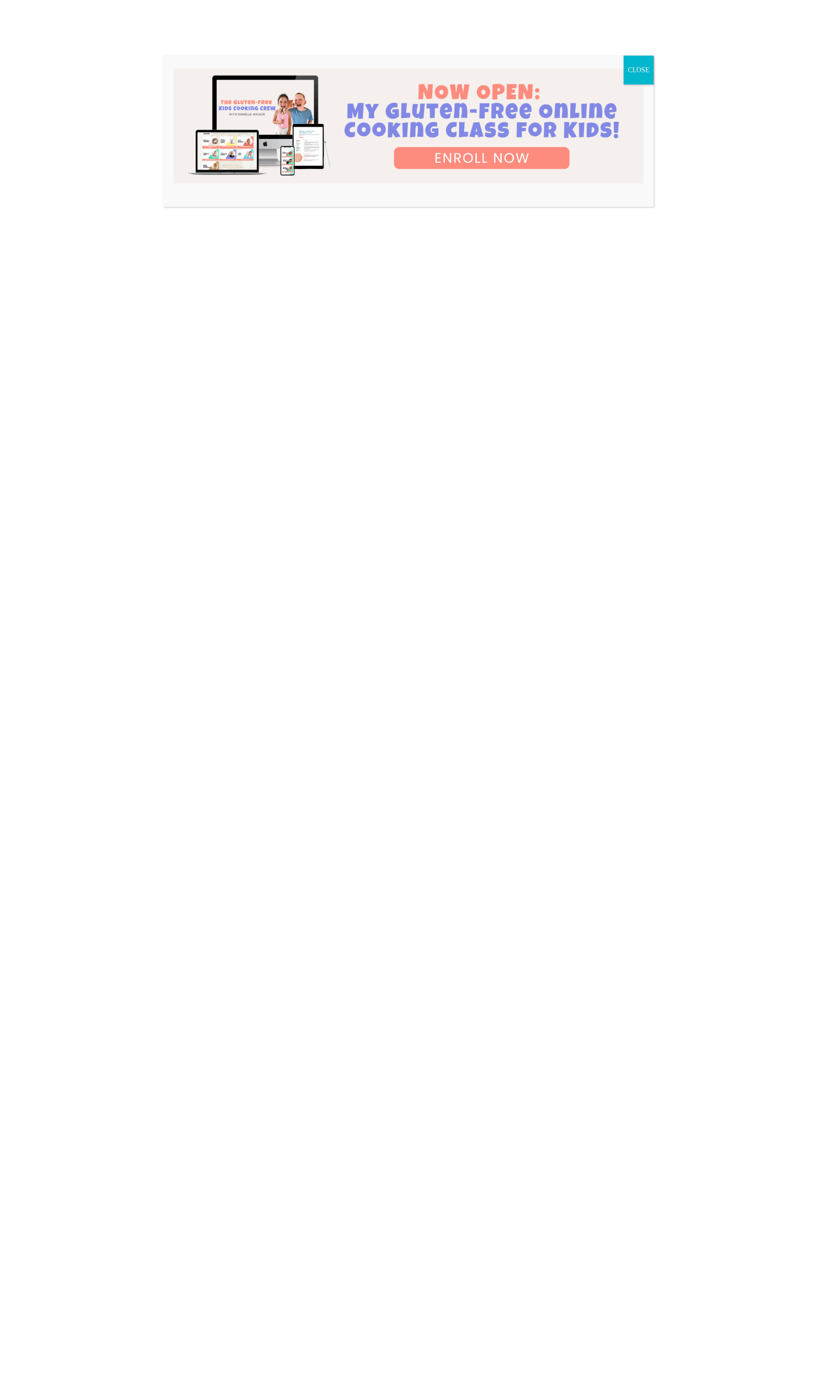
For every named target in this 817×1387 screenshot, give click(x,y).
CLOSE (638, 70)
